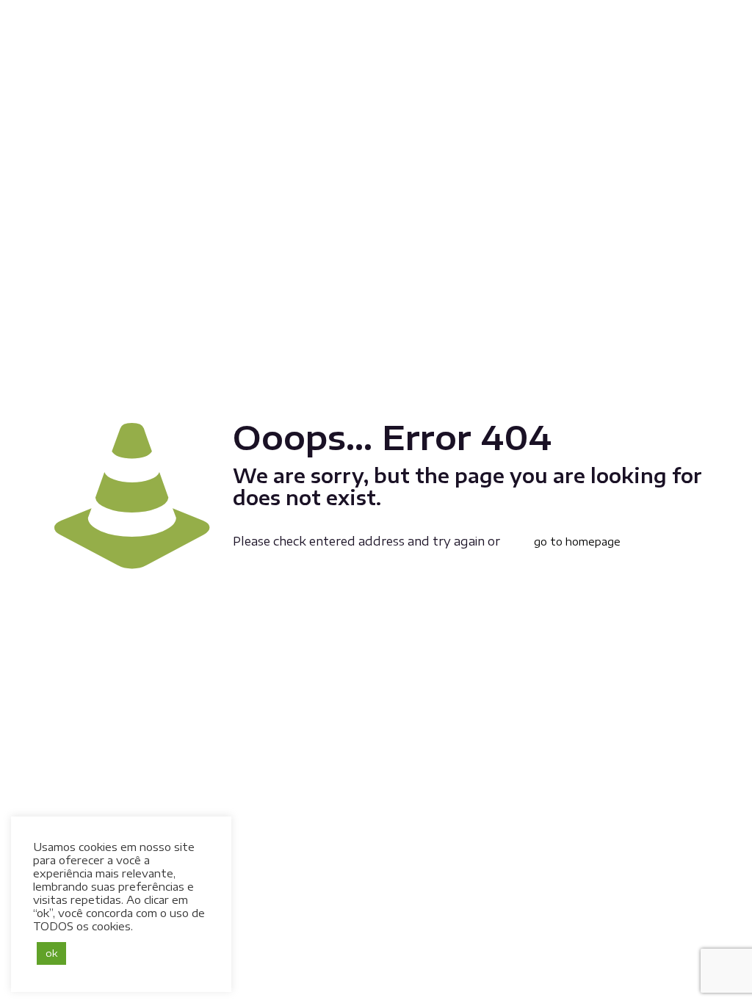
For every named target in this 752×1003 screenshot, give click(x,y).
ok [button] (51, 953)
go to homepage (577, 541)
